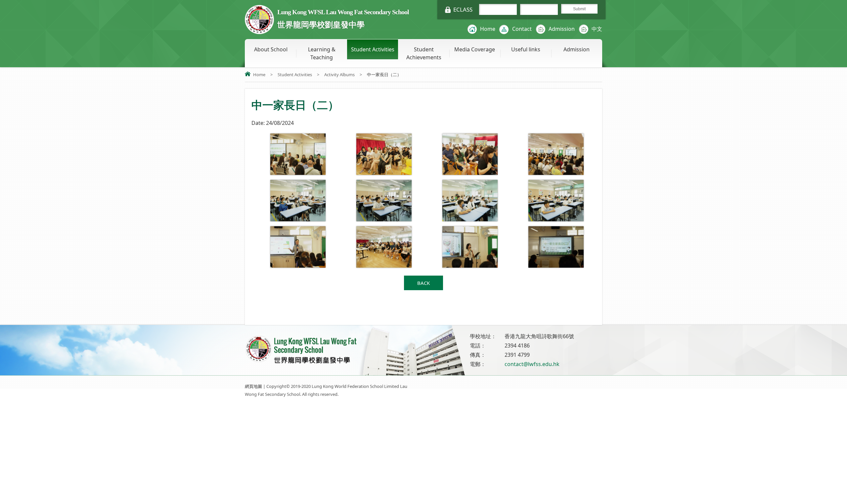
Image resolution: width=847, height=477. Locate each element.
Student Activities (372, 49)
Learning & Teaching (321, 53)
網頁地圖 (253, 386)
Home (487, 28)
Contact (522, 28)
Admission (562, 28)
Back (423, 283)
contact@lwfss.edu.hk (532, 364)
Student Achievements (423, 53)
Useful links (525, 49)
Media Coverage (474, 49)
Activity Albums (339, 75)
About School (271, 49)
